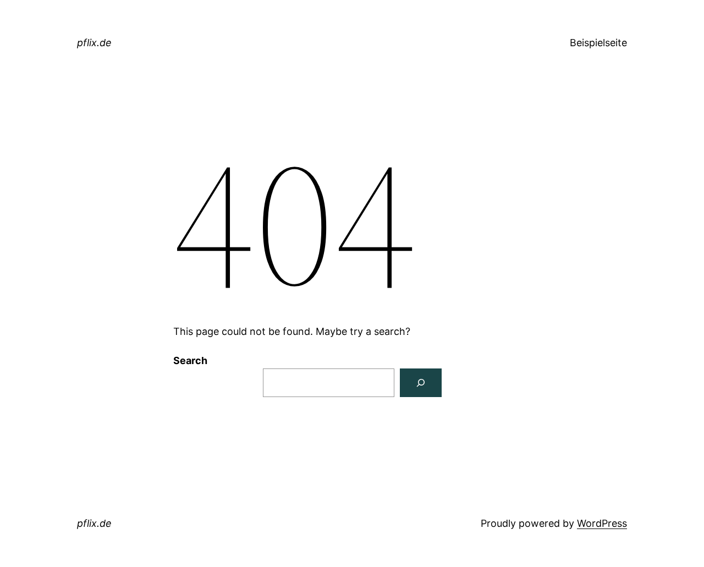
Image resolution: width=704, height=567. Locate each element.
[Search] (421, 382)
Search (190, 360)
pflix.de (94, 42)
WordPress (602, 523)
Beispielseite (598, 42)
